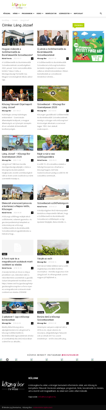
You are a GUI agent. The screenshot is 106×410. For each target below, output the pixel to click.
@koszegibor (70, 354)
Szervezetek (64, 13)
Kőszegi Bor (42, 58)
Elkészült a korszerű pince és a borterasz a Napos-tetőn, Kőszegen (17, 206)
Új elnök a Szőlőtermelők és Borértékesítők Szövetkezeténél (51, 52)
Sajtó (4, 254)
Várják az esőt (44, 258)
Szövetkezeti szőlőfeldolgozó (52, 203)
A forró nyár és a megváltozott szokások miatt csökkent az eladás (17, 261)
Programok (27, 13)
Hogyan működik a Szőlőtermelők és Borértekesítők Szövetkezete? (17, 52)
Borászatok (51, 13)
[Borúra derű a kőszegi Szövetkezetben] (53, 306)
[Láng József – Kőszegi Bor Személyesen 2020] (17, 142)
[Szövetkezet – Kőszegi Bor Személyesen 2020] (53, 93)
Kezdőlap (5, 20)
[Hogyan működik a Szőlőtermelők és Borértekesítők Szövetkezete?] (17, 38)
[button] (100, 13)
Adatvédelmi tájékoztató (42, 407)
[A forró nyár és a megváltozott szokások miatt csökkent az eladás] (17, 247)
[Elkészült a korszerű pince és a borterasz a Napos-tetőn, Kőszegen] (17, 192)
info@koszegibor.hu (47, 396)
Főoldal (6, 13)
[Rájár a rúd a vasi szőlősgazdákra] (53, 142)
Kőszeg (40, 44)
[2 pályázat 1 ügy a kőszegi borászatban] (17, 306)
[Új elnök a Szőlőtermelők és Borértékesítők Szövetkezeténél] (53, 38)
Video (39, 13)
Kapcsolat (78, 13)
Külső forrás (7, 58)
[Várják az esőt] (53, 247)
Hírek (15, 13)
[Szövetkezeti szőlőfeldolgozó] (53, 192)
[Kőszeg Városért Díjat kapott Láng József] (17, 93)
